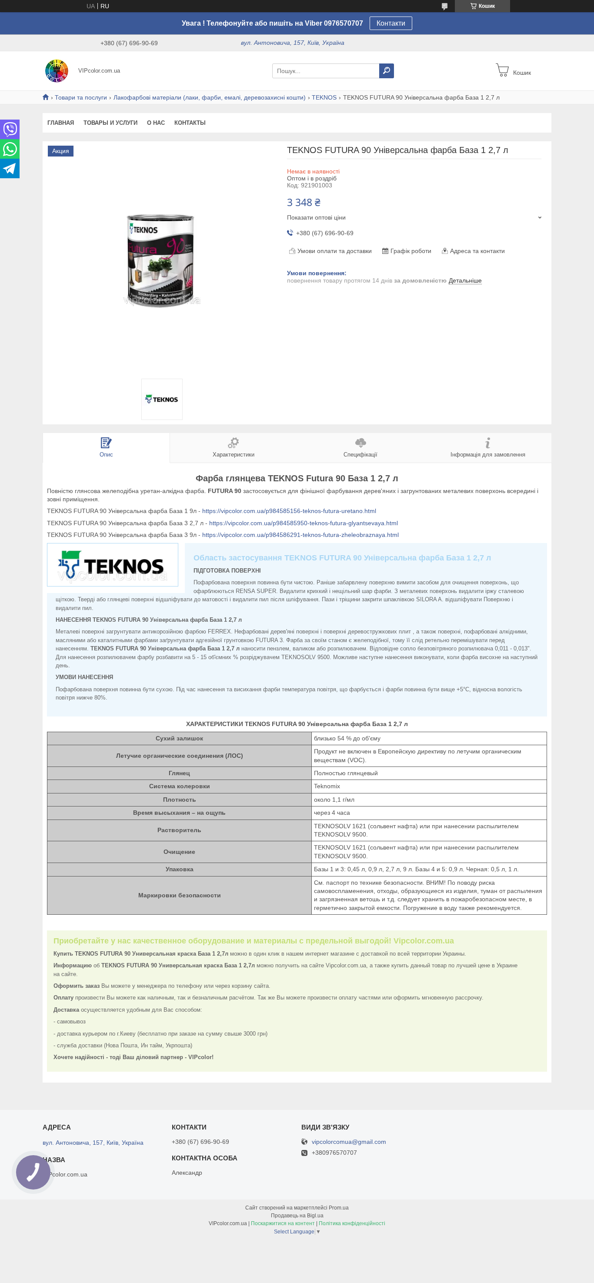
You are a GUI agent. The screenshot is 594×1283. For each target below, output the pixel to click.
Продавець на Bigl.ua (297, 1216)
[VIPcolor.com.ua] (58, 70)
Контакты (190, 123)
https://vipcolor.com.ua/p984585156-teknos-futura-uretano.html (289, 510)
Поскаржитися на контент (283, 1223)
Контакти (391, 23)
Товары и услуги (110, 123)
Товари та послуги (81, 97)
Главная (60, 123)
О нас (156, 123)
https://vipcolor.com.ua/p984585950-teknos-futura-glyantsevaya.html (303, 523)
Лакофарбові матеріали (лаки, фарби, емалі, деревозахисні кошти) (209, 97)
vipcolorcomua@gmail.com (349, 1142)
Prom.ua (339, 1208)
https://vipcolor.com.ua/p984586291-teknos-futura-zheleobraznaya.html (300, 534)
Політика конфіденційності (352, 1223)
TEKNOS (324, 97)
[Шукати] (386, 70)
